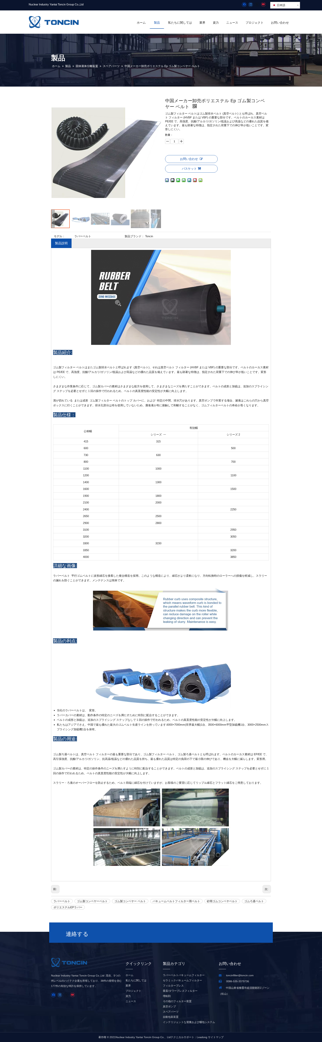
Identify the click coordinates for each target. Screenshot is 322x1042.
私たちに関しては (136, 980)
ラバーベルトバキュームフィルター (184, 975)
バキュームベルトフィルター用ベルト (176, 901)
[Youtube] (263, 4)
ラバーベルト (61, 901)
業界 (128, 985)
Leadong (202, 1037)
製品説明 (61, 243)
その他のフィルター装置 (177, 1001)
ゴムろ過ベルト (254, 901)
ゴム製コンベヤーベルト (92, 901)
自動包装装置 (171, 1016)
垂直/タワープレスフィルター (180, 990)
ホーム (129, 975)
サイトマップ (216, 1037)
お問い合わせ (189, 159)
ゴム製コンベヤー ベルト (130, 901)
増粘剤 (167, 996)
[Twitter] (257, 4)
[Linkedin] (250, 4)
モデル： (59, 236)
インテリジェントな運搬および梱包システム (189, 1022)
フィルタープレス (173, 985)
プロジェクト (133, 990)
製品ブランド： (134, 236)
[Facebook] (244, 4)
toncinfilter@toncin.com (240, 975)
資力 (128, 996)
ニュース (131, 1001)
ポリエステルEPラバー (67, 907)
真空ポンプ (169, 1006)
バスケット (189, 168)
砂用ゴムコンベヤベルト (222, 901)
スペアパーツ (171, 1011)
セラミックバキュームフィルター (182, 980)
